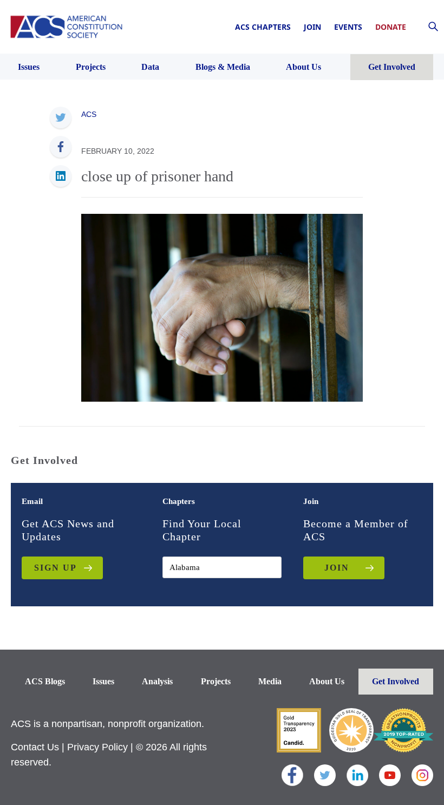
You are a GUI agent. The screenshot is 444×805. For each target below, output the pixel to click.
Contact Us (35, 747)
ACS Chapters (263, 27)
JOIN (336, 567)
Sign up (55, 567)
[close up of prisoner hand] (222, 307)
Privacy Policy (97, 747)
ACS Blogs (45, 681)
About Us (326, 681)
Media (270, 681)
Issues (103, 681)
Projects (216, 681)
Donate (390, 27)
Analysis (157, 681)
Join (312, 27)
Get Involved (395, 681)
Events (348, 27)
